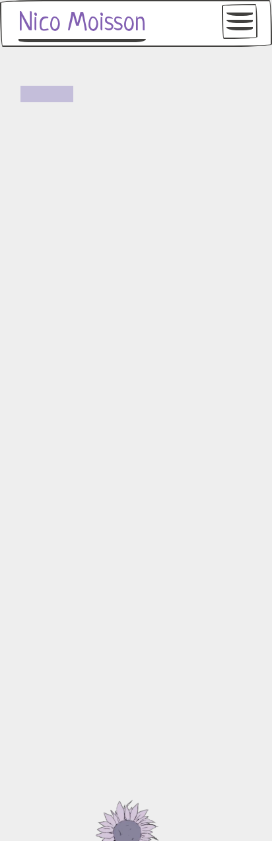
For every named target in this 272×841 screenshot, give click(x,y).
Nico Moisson (82, 24)
